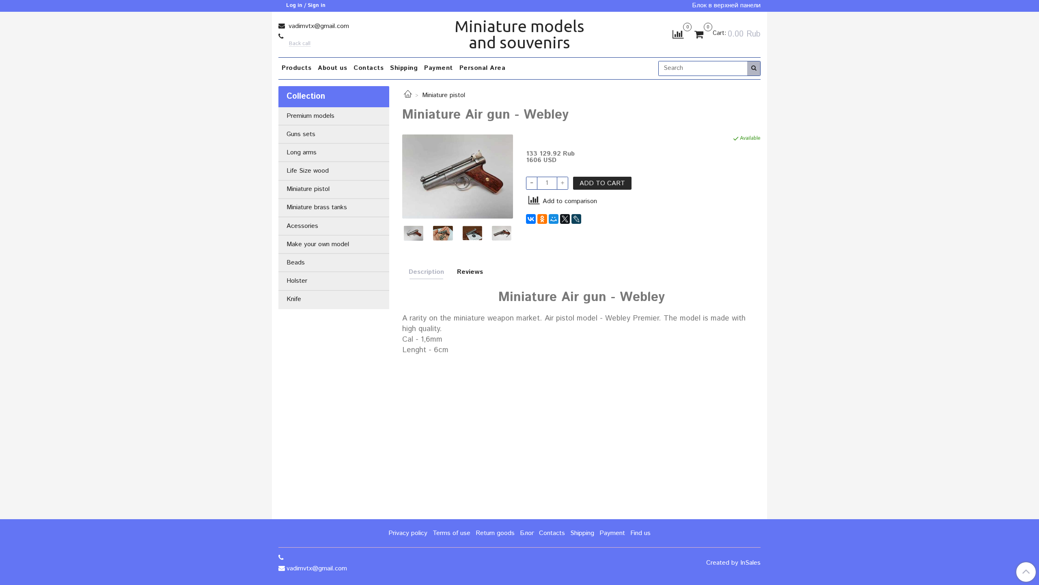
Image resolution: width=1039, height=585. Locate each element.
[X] (565, 219)
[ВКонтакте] (531, 219)
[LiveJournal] (576, 219)
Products (296, 68)
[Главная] (408, 95)
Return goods (495, 533)
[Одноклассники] (542, 219)
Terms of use (451, 533)
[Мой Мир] (553, 219)
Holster (297, 281)
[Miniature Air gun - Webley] (457, 176)
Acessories (302, 226)
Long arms (302, 152)
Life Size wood (308, 171)
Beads (296, 262)
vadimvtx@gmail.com (318, 26)
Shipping (404, 68)
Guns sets (301, 134)
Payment (438, 68)
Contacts (369, 68)
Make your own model (318, 244)
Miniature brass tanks (317, 207)
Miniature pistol (443, 95)
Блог (527, 533)
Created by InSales (733, 563)
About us (332, 68)
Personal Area (482, 68)
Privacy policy (407, 533)
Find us (640, 533)
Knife (294, 299)
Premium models (310, 116)
